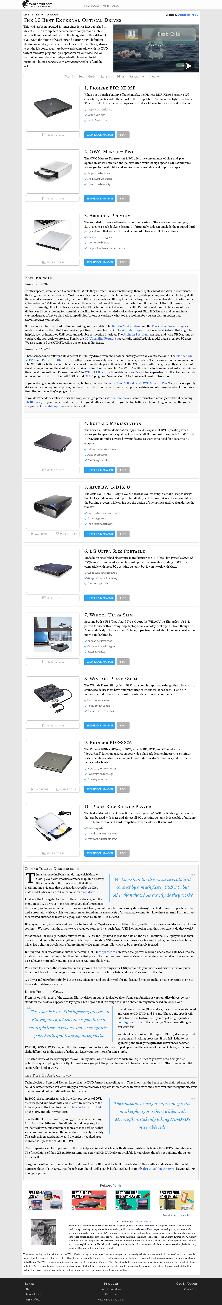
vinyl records (108, 952)
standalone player (119, 398)
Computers (52, 14)
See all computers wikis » (178, 1215)
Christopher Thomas (141, 1221)
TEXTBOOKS (91, 5)
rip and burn (91, 387)
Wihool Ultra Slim (98, 372)
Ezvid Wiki (28, 14)
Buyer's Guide (87, 76)
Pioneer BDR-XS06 (56, 360)
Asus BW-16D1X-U (122, 383)
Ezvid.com (111, 1294)
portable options (53, 406)
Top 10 (69, 76)
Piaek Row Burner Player (169, 326)
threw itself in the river (159, 1169)
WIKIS (105, 5)
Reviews (40, 14)
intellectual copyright (86, 1107)
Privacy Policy (33, 1294)
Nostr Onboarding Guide (111, 1299)
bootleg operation (130, 1022)
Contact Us (190, 1289)
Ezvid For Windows (111, 1289)
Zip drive (89, 892)
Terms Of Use (33, 1299)
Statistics (106, 76)
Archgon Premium (136, 334)
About (29, 1289)
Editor (120, 76)
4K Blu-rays (33, 402)
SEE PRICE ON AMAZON (100, 134)
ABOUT (116, 5)
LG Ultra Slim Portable (101, 338)
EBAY (123, 134)
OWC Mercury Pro (154, 383)
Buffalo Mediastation (127, 326)
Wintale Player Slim (136, 330)
